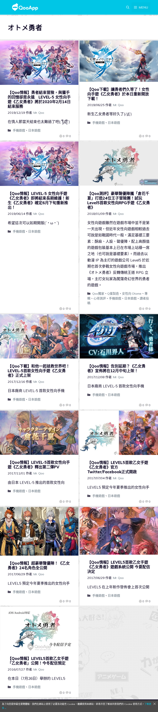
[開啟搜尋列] (128, 7)
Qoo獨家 (98, 293)
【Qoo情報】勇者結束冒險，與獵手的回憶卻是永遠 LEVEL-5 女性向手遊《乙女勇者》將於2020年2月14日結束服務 (39, 99)
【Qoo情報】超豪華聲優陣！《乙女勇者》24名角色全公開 (39, 565)
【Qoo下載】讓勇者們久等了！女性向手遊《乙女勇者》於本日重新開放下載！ (118, 94)
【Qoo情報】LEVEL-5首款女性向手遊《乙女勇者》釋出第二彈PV (39, 464)
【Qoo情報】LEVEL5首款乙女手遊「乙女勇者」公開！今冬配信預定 (38, 661)
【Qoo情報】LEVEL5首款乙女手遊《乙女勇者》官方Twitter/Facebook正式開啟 (117, 467)
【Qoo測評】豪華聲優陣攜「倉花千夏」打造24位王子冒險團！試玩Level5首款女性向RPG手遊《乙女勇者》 (118, 200)
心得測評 (99, 298)
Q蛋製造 (113, 293)
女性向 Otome (131, 293)
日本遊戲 (34, 130)
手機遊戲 (19, 130)
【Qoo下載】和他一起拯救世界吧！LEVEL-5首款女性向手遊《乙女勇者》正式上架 (39, 371)
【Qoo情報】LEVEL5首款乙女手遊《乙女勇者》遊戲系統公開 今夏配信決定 (118, 567)
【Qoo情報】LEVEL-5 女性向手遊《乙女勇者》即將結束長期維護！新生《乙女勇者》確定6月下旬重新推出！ (38, 200)
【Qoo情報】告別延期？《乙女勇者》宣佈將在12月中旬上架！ (116, 368)
